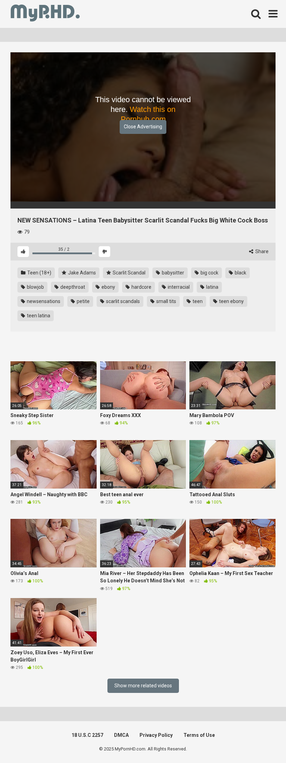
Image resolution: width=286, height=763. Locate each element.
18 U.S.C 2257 (87, 735)
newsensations (43, 301)
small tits (165, 301)
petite (83, 301)
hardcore (140, 287)
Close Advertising (143, 126)
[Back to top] (262, 742)
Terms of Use (199, 735)
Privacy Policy (156, 735)
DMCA (121, 735)
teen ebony (231, 301)
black (240, 272)
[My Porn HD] (45, 14)
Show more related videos (143, 685)
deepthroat (72, 287)
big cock (209, 272)
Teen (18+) (38, 272)
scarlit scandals (122, 301)
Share (261, 251)
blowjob (35, 287)
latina (211, 287)
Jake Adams (81, 272)
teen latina (38, 315)
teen (197, 301)
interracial (178, 287)
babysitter (172, 272)
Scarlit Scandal (128, 272)
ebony (107, 287)
